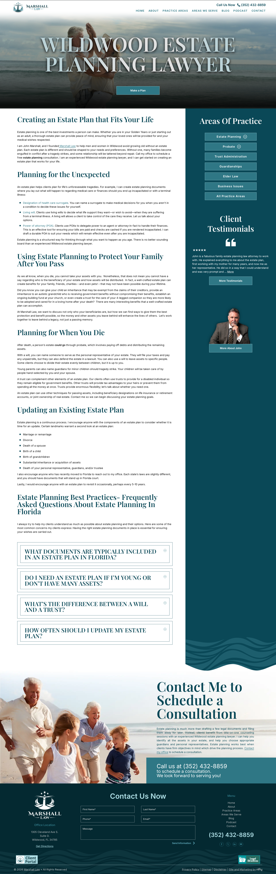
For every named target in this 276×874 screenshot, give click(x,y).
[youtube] (241, 844)
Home (140, 10)
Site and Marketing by (242, 869)
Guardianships (231, 166)
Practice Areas (231, 810)
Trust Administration (231, 156)
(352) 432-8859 (253, 5)
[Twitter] (228, 844)
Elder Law (230, 176)
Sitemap (206, 869)
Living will (29, 212)
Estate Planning (229, 136)
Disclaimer (220, 869)
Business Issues (231, 186)
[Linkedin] (234, 844)
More (230, 271)
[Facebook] (222, 844)
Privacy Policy (190, 869)
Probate (229, 146)
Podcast (240, 10)
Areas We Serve (205, 10)
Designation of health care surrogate (45, 202)
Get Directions (44, 846)
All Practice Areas (230, 196)
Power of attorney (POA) (38, 225)
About (231, 806)
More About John (231, 348)
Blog (225, 10)
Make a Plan (138, 90)
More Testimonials (230, 280)
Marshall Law (67, 145)
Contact (259, 10)
